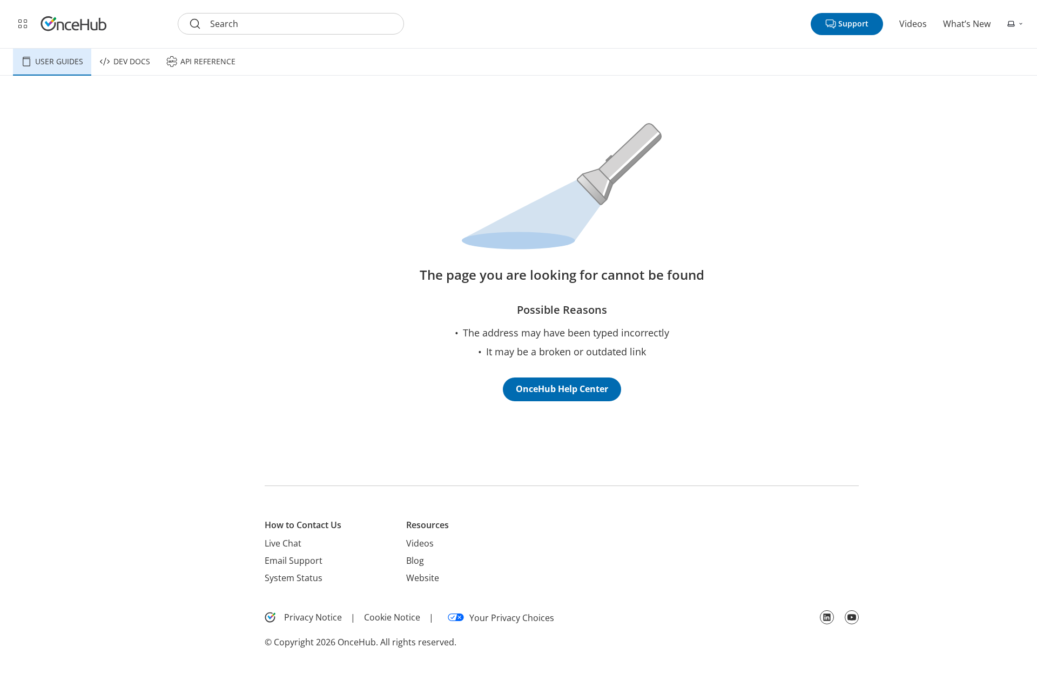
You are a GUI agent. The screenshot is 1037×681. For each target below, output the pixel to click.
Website (422, 578)
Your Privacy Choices (511, 618)
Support (853, 23)
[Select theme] (1015, 23)
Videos (913, 24)
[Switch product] (22, 23)
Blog (415, 561)
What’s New (967, 24)
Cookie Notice (392, 617)
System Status (293, 578)
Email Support (293, 561)
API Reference (207, 61)
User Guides (59, 61)
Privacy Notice (313, 617)
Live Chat (283, 543)
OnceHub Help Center (562, 389)
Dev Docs (131, 61)
